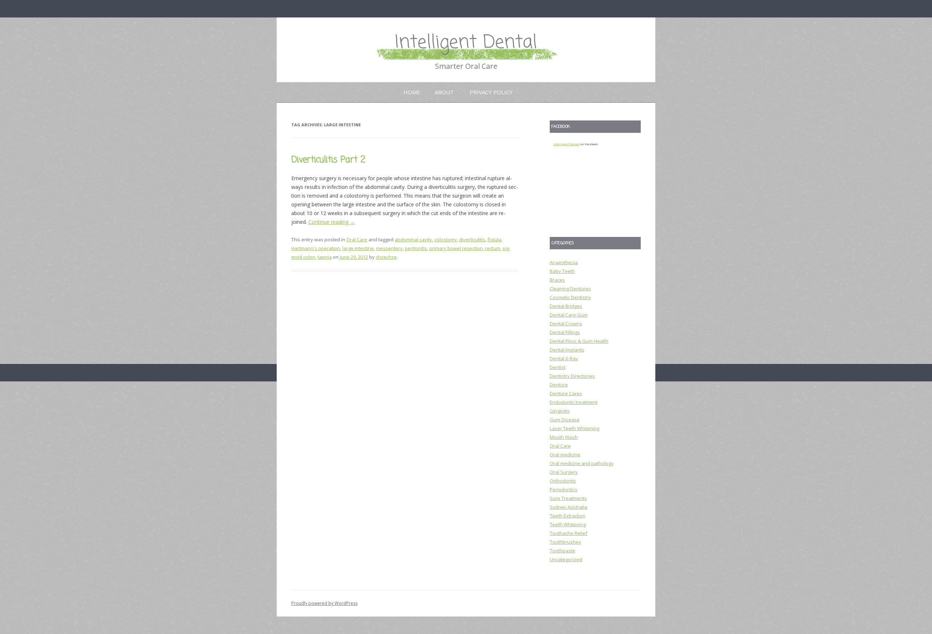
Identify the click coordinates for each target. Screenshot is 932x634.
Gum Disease (565, 419)
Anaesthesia (564, 262)
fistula (494, 239)
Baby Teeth (562, 271)
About (444, 92)
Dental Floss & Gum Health (579, 341)
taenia (324, 257)
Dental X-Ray (564, 358)
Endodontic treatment (573, 402)
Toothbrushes (565, 542)
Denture (559, 384)
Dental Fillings (565, 332)
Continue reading (331, 221)
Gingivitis (560, 411)
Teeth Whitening (568, 524)
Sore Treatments (568, 498)
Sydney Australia (568, 507)
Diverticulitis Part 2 (328, 160)
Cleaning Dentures (570, 288)
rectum (492, 248)
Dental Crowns (566, 323)
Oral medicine (565, 454)
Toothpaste (562, 550)
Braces (557, 280)
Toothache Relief (568, 533)
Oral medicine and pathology (581, 463)
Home (411, 92)
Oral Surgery (564, 472)
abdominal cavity (413, 239)
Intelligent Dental (466, 42)
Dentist (557, 367)
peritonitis (416, 248)
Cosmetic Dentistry (570, 297)
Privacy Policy (491, 92)
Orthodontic (563, 481)
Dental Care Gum (569, 315)
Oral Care (356, 239)
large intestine (358, 248)
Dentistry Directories (572, 376)
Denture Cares (566, 393)
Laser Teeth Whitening (574, 428)
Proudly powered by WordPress (324, 603)
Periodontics (563, 489)
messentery (389, 248)
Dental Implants (567, 349)
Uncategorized (566, 559)
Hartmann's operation (315, 248)
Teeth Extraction (567, 515)
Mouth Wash (564, 437)
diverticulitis (472, 239)
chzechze (386, 257)
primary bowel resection (456, 248)
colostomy (445, 239)
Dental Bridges (566, 306)
